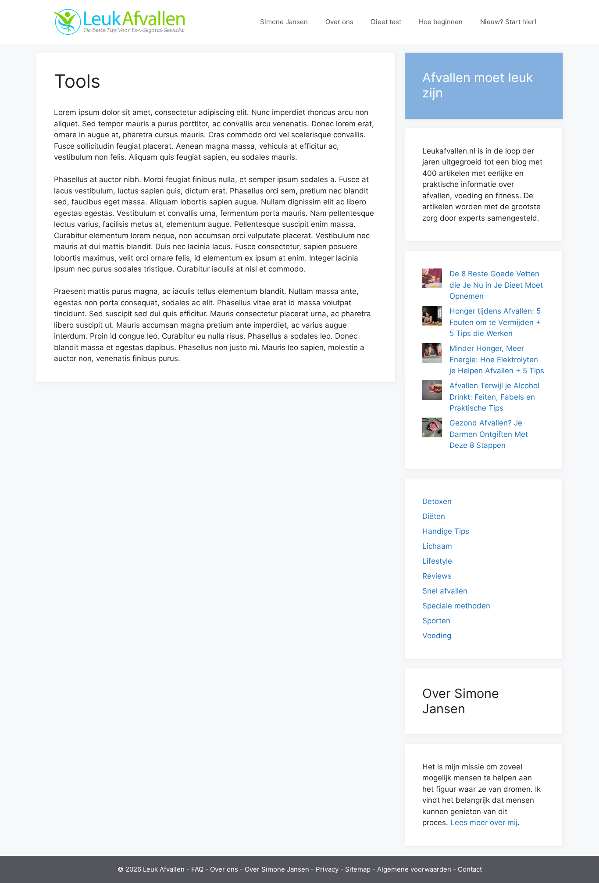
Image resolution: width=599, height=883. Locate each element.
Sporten (436, 620)
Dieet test (386, 22)
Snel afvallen (444, 590)
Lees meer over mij (483, 822)
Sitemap (358, 869)
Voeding (436, 635)
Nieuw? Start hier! (508, 22)
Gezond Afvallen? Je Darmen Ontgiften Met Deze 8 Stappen (488, 434)
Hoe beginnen (441, 22)
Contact (470, 869)
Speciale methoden (456, 605)
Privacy (327, 869)
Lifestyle (437, 561)
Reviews (437, 576)
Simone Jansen (284, 22)
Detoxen (437, 501)
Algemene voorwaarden (414, 869)
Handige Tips (445, 531)
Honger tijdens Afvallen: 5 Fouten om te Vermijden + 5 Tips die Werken (495, 322)
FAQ (197, 869)
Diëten (433, 516)
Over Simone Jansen (277, 869)
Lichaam (437, 546)
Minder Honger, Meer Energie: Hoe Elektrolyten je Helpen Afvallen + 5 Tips (496, 359)
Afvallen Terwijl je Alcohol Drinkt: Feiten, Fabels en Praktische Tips (494, 396)
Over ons (339, 22)
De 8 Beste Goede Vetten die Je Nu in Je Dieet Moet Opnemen (496, 284)
